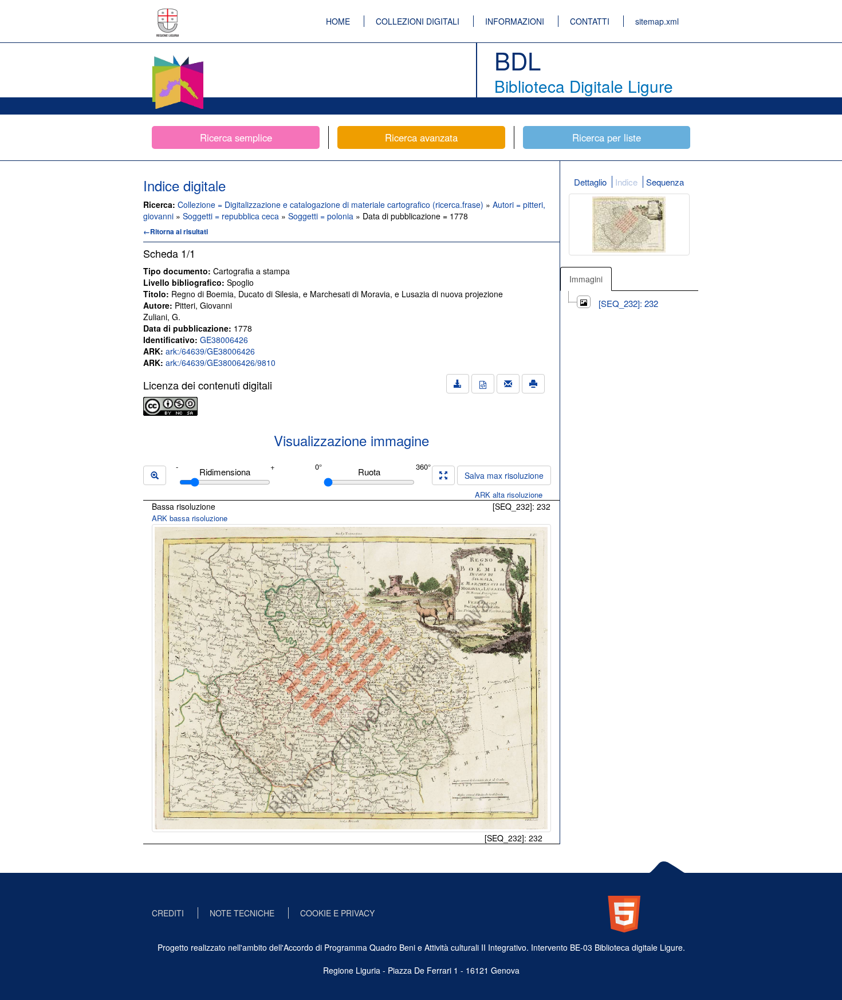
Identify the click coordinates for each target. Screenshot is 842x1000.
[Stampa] (533, 383)
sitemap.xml (657, 21)
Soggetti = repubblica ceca (232, 216)
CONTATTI (589, 21)
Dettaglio (590, 182)
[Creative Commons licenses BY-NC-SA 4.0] (170, 405)
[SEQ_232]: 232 (628, 303)
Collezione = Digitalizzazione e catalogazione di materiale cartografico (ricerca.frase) (332, 204)
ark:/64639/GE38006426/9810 (221, 362)
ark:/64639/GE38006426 (210, 351)
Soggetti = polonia (322, 216)
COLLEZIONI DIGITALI (417, 21)
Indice (626, 182)
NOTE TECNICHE (242, 913)
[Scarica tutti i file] (457, 383)
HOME (338, 21)
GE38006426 (224, 339)
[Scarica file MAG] (482, 383)
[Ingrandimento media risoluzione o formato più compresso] (443, 475)
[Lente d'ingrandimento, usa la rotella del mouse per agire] (154, 475)
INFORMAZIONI (514, 21)
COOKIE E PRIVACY (337, 913)
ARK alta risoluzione (508, 494)
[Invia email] (508, 383)
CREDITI (168, 913)
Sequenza (665, 182)
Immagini (586, 279)
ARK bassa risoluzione (189, 518)
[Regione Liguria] (167, 14)
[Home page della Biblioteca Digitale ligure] (177, 57)
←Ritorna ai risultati (175, 231)
